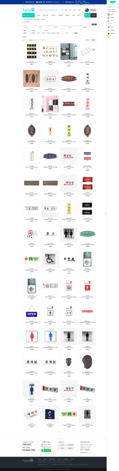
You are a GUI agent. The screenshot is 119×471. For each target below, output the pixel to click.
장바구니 (84, 5)
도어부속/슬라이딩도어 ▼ (28, 19)
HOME (38, 15)
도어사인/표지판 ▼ (37, 19)
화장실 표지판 (26, 27)
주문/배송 (89, 5)
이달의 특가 (53, 15)
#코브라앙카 (110, 9)
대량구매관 (60, 15)
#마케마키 (113, 9)
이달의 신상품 (45, 15)
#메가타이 (109, 11)
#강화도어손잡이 (114, 11)
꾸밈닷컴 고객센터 (31, 5)
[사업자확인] (50, 464)
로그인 (75, 5)
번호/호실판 (70, 27)
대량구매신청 (87, 15)
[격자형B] (94, 40)
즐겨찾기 (24, 5)
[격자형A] (93, 40)
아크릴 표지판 (40, 27)
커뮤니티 (79, 15)
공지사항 (93, 15)
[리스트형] (96, 40)
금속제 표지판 (55, 27)
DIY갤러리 (67, 15)
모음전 (73, 15)
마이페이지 (94, 5)
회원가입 (79, 5)
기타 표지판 (43, 19)
